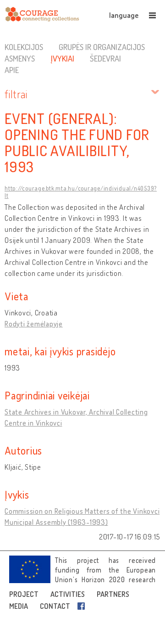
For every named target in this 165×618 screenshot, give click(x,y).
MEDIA (18, 606)
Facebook (82, 606)
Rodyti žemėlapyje (34, 323)
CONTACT (55, 606)
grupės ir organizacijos (102, 47)
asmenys (20, 58)
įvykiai (62, 58)
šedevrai (105, 58)
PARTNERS (113, 594)
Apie (12, 70)
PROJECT (23, 594)
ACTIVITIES (67, 594)
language (123, 15)
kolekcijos (24, 47)
